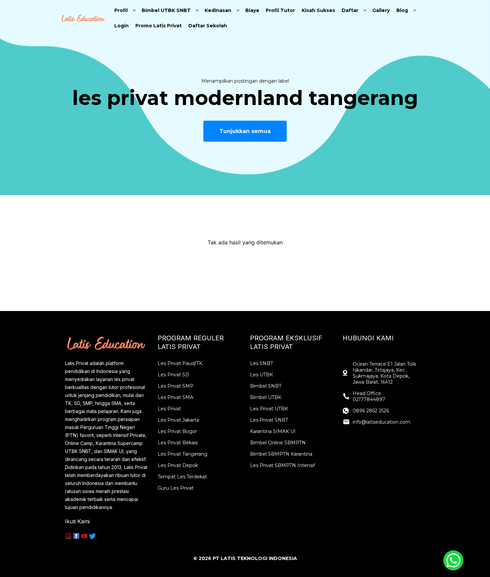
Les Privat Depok (178, 465)
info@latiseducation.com (381, 422)
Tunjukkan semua (245, 131)
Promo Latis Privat (158, 26)
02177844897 (369, 399)
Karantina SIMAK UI (273, 431)
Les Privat (169, 409)
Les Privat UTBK (269, 409)
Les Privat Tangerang (182, 454)
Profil (121, 10)
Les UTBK (261, 375)
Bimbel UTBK (265, 397)
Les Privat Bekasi (178, 443)
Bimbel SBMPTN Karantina (281, 454)
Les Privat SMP (176, 386)
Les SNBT (261, 363)
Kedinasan (218, 10)
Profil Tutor (280, 10)
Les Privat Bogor (177, 431)
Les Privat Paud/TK (180, 363)
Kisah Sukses (318, 10)
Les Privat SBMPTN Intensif (282, 465)
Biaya (252, 10)
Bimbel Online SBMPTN (278, 443)
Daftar (350, 10)
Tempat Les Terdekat (182, 477)
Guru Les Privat (176, 488)
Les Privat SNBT (269, 420)
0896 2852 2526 (371, 411)
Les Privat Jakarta (178, 420)
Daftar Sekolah (207, 26)
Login (121, 26)
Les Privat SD (173, 375)
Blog (402, 10)
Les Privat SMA (175, 397)
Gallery (381, 10)
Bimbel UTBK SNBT (166, 10)
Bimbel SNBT (265, 386)
